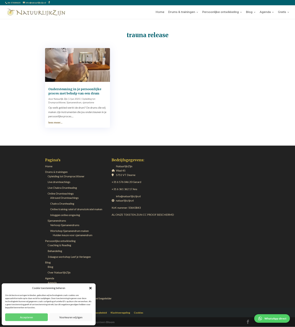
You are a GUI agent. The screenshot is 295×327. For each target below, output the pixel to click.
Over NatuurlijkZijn (59, 272)
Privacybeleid (99, 312)
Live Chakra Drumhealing (62, 187)
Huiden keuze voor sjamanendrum (72, 235)
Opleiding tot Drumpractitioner (66, 176)
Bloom (110, 322)
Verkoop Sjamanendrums (64, 225)
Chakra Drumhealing (62, 203)
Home (160, 12)
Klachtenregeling (120, 312)
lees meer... (55, 122)
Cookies (138, 312)
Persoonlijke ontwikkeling (220, 12)
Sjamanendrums (57, 220)
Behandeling (55, 250)
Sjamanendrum (74, 102)
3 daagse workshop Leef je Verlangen (69, 256)
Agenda (265, 12)
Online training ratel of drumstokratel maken (76, 209)
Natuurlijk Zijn (60, 99)
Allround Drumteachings (64, 197)
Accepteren (26, 317)
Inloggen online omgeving (65, 215)
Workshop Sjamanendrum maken (69, 230)
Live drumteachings (59, 181)
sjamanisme (88, 102)
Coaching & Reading (59, 245)
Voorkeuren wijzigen (70, 317)
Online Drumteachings (61, 193)
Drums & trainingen (181, 12)
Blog (249, 12)
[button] (90, 288)
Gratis (282, 12)
